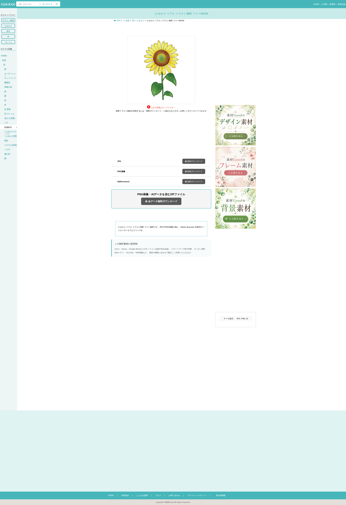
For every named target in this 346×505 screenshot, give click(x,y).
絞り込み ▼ (47, 4)
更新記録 (341, 4)
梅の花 (7, 154)
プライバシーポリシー (197, 495)
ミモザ (7, 149)
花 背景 (7, 109)
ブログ (158, 495)
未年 (8, 31)
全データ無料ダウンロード (162, 201)
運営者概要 (219, 495)
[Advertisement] (161, 29)
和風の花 (8, 87)
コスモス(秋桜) (10, 145)
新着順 (332, 4)
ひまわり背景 (11, 136)
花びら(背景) (9, 118)
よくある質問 (142, 495)
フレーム (8, 42)
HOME (316, 4)
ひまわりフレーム (11, 133)
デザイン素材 (8, 20)
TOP (118, 20)
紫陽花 (7, 82)
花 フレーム (9, 114)
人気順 (324, 4)
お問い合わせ (174, 495)
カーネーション (10, 75)
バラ (6, 123)
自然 (4, 60)
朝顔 (6, 140)
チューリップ (10, 78)
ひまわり (8, 26)
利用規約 (125, 495)
